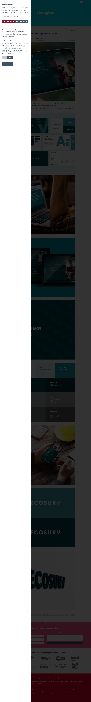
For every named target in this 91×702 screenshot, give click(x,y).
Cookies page (14, 16)
